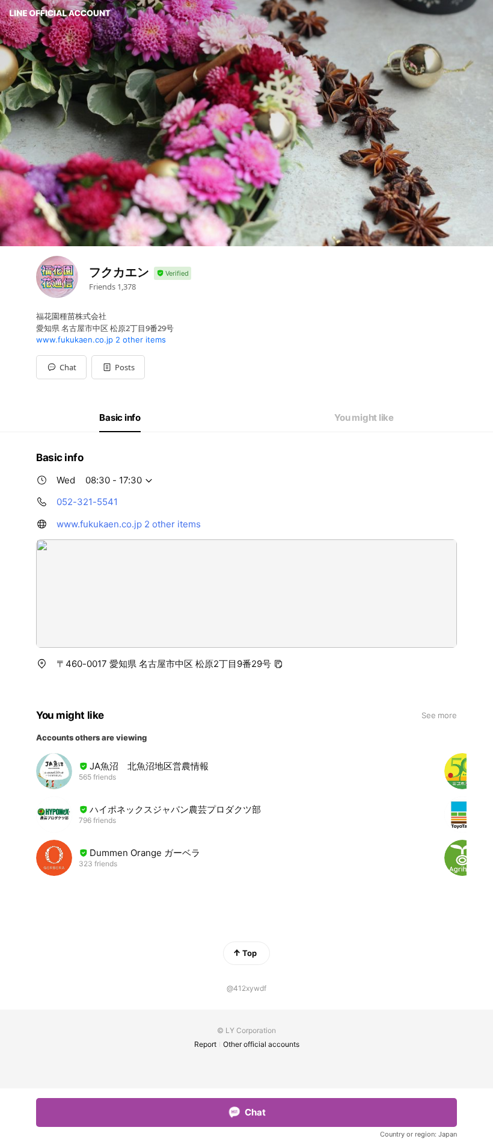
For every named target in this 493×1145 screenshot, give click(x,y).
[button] (118, 367)
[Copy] (278, 664)
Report (205, 1044)
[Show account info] (172, 274)
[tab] (120, 417)
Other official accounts (261, 1044)
